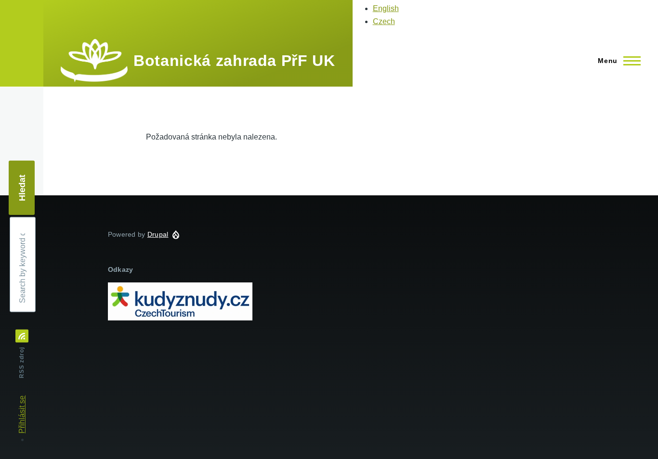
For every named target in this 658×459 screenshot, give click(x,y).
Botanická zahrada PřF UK (234, 60)
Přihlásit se (22, 414)
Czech (384, 21)
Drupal (158, 234)
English (386, 8)
